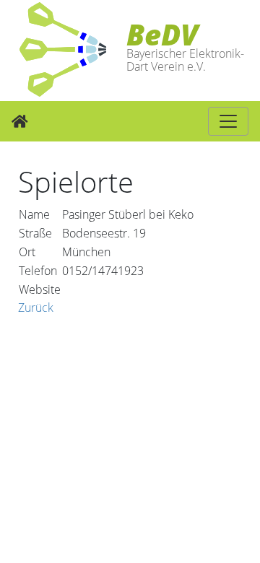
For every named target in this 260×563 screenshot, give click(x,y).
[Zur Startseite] (20, 121)
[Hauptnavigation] (228, 121)
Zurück (35, 307)
